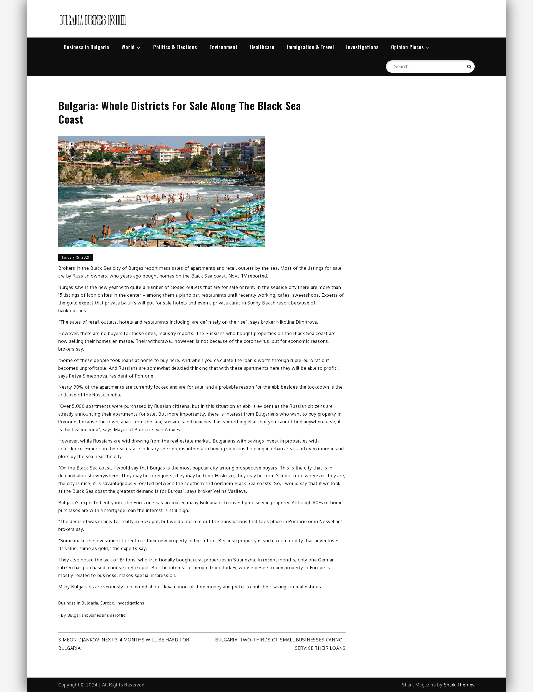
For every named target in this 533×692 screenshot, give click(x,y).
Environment (224, 47)
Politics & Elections (175, 47)
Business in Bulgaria (86, 47)
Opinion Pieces (407, 47)
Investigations (362, 47)
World (128, 47)
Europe (107, 603)
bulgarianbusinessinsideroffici (97, 615)
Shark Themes (459, 685)
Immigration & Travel (310, 47)
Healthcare (262, 47)
